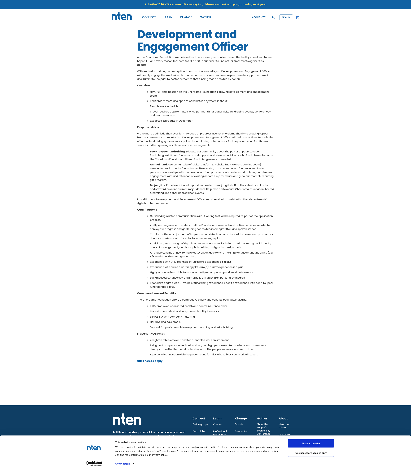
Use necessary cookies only (311, 452)
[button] (149, 17)
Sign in (286, 17)
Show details (122, 463)
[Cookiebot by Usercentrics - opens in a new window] (94, 463)
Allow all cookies (311, 443)
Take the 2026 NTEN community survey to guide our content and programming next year (205, 4)
